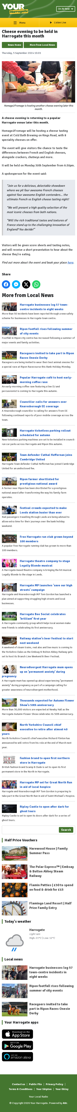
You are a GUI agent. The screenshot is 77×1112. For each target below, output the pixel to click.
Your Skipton (44, 1089)
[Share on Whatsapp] (36, 284)
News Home (14, 44)
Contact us (18, 1084)
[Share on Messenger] (16, 284)
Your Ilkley (62, 1089)
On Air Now (64, 8)
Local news (13, 959)
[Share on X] (26, 284)
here (70, 262)
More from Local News (42, 44)
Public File (35, 1084)
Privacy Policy (54, 1084)
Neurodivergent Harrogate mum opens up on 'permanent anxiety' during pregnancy (37, 671)
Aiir (65, 1103)
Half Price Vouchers (20, 840)
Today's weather (17, 921)
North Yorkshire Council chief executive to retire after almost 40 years (34, 729)
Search (66, 830)
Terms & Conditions (20, 1089)
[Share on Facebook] (6, 284)
